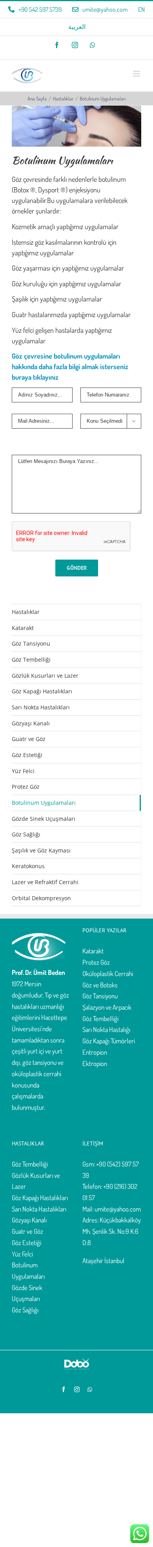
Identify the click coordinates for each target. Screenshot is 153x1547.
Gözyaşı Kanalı (31, 723)
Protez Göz (26, 786)
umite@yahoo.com (118, 1209)
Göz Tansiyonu (31, 643)
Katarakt (23, 628)
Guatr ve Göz (29, 739)
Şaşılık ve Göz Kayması (41, 850)
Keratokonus (28, 866)
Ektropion (94, 1063)
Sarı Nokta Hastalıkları (41, 707)
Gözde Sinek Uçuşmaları (43, 818)
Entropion (94, 1052)
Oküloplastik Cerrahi (107, 973)
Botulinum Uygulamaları (44, 802)
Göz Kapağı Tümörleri (108, 1041)
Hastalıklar (26, 612)
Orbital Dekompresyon (41, 898)
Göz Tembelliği (31, 659)
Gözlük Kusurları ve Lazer (45, 675)
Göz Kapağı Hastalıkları (42, 691)
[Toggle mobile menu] (137, 74)
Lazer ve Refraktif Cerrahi (45, 882)
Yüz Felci (23, 771)
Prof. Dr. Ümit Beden (38, 972)
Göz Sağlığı (26, 834)
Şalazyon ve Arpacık (106, 1007)
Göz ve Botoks (100, 985)
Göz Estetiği (27, 755)
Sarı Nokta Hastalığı (106, 1029)
